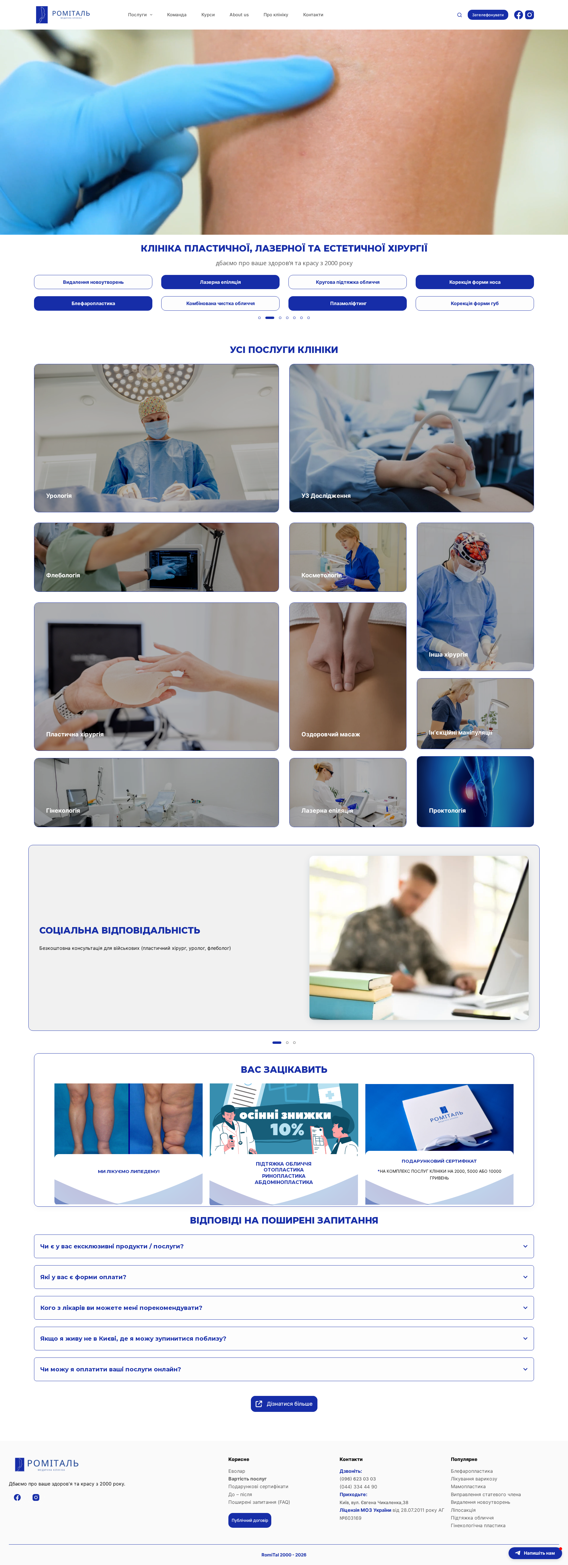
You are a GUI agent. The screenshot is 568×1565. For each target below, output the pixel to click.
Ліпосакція (463, 1510)
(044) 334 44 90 (358, 1487)
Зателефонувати (488, 14)
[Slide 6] (301, 317)
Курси (208, 14)
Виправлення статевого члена (486, 1494)
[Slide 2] (266, 317)
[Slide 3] (273, 317)
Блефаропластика (472, 1471)
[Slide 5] (294, 317)
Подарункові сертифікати (258, 1486)
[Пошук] (459, 15)
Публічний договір (250, 1520)
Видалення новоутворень (480, 1502)
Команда (177, 14)
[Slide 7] (308, 317)
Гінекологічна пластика (478, 1525)
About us (239, 14)
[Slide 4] (284, 317)
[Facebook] (518, 14)
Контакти (313, 14)
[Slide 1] (259, 317)
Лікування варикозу (474, 1479)
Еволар (236, 1471)
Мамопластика (469, 1486)
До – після (240, 1494)
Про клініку (276, 14)
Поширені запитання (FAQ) (259, 1502)
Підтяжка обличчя (472, 1518)
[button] (535, 1553)
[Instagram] (529, 14)
